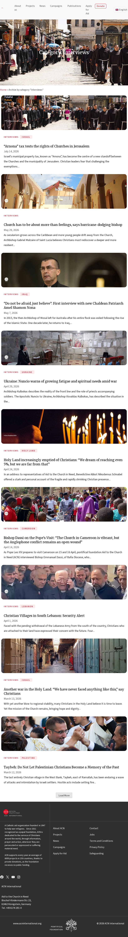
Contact (94, 828)
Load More (64, 795)
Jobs (92, 834)
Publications (74, 6)
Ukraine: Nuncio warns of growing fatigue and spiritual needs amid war (60, 381)
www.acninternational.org (27, 923)
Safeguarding (97, 853)
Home (3, 90)
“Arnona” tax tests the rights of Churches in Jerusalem (46, 146)
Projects (30, 6)
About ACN (59, 828)
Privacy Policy (97, 847)
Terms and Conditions (101, 841)
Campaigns (56, 6)
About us (18, 7)
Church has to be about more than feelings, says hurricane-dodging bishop (63, 225)
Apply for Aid (89, 9)
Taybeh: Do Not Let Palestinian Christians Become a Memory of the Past (61, 767)
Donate (101, 6)
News (42, 6)
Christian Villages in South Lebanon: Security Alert (44, 616)
